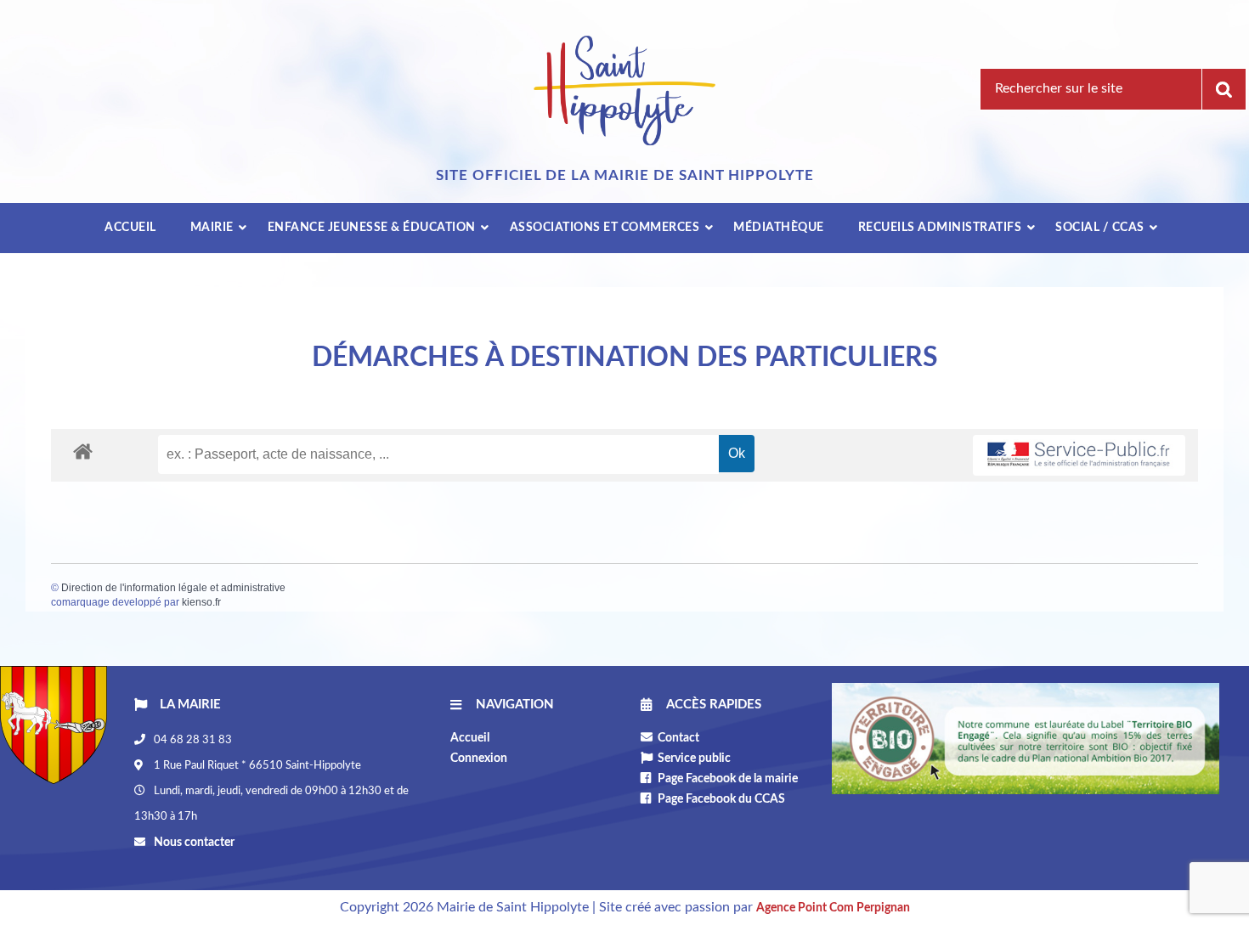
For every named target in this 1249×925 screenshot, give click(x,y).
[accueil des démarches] (83, 450)
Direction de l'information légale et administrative (173, 588)
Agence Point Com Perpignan (833, 908)
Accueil (469, 738)
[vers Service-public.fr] (1079, 456)
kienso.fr (201, 602)
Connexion (478, 758)
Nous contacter (193, 843)
